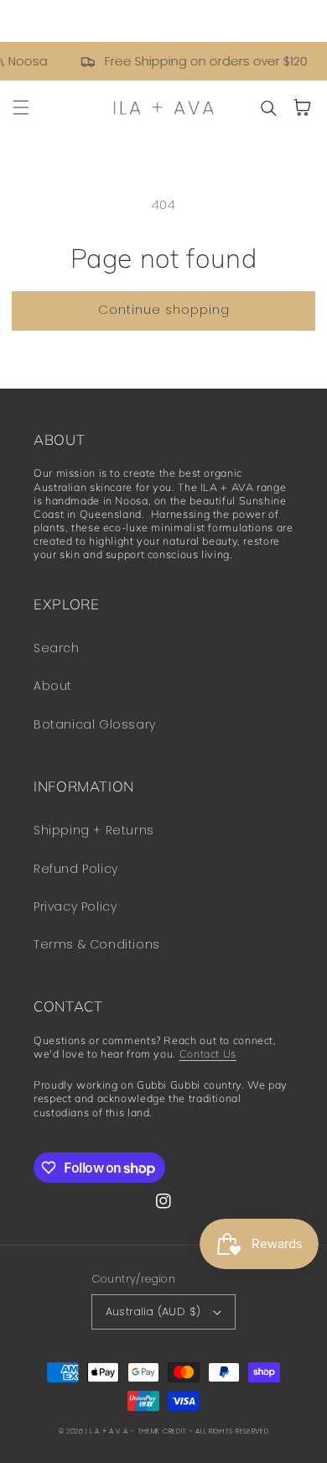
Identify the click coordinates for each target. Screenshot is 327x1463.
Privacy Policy (75, 906)
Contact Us (207, 1053)
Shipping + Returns (94, 830)
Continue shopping (164, 309)
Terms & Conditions (97, 944)
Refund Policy (76, 868)
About (53, 685)
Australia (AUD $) (153, 1311)
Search (57, 648)
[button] (21, 107)
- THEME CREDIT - (163, 1431)
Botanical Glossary (95, 724)
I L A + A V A (106, 1431)
